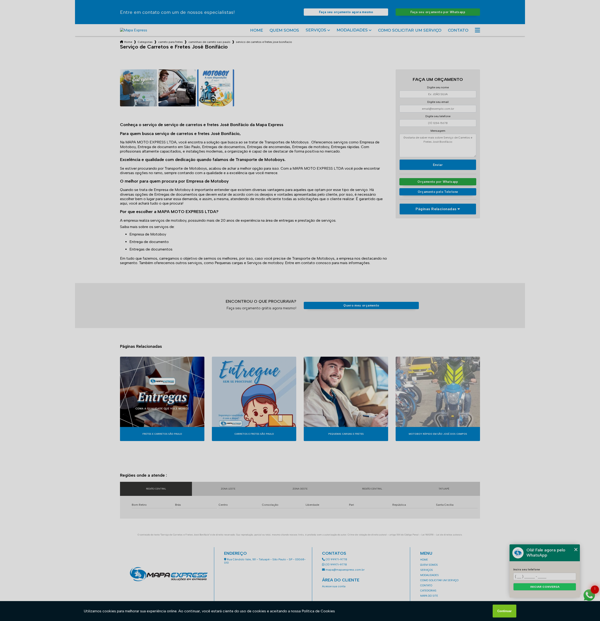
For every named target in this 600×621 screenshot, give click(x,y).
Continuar (504, 611)
